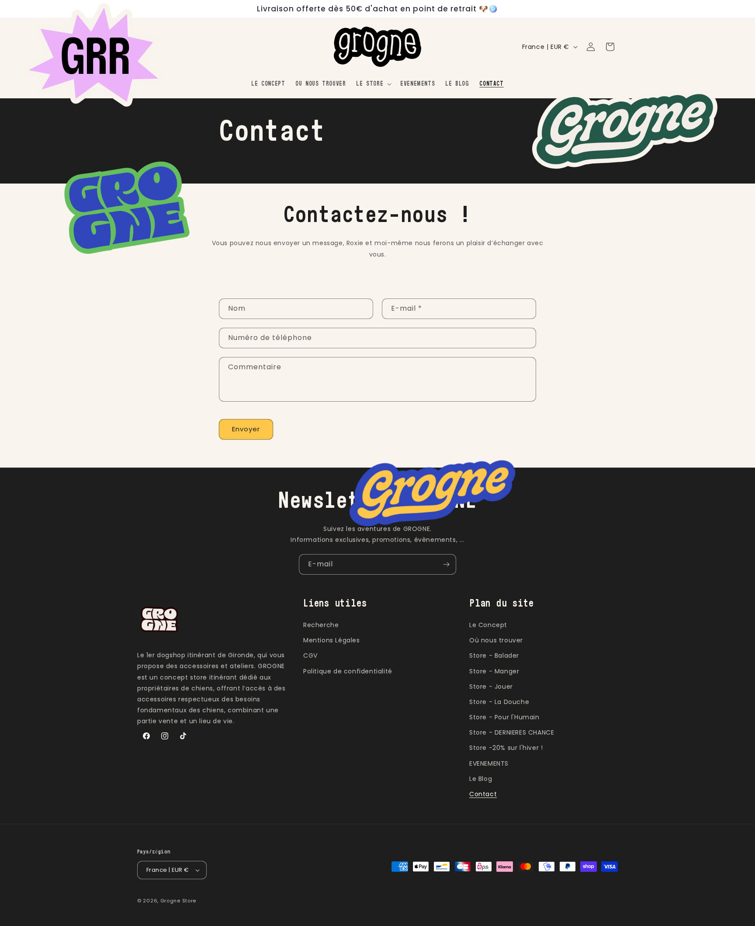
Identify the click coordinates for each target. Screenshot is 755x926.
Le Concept (488, 625)
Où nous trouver (496, 640)
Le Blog (480, 778)
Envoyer (246, 429)
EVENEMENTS (489, 763)
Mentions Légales (331, 640)
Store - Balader (494, 655)
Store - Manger (494, 671)
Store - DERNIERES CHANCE (511, 732)
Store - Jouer (491, 686)
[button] (373, 84)
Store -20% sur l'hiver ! (506, 747)
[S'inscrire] (446, 564)
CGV (310, 655)
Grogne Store (178, 900)
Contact (483, 794)
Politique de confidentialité (347, 671)
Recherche (321, 625)
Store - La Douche (499, 701)
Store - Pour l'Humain (504, 717)
